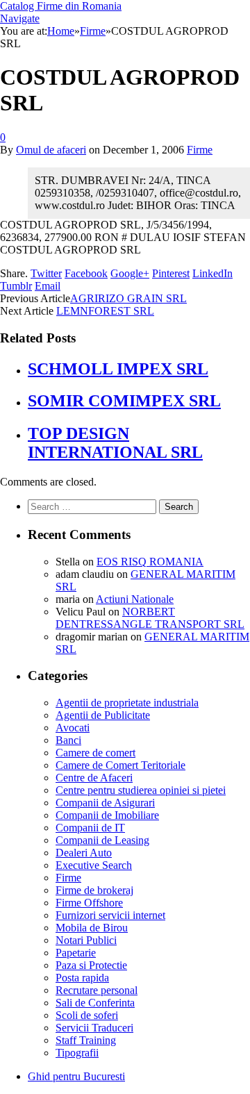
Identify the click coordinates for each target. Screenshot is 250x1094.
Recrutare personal (97, 990)
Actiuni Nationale (135, 599)
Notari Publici (86, 940)
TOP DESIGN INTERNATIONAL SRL (115, 442)
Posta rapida (82, 978)
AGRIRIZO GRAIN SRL (128, 298)
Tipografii (77, 1053)
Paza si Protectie (91, 965)
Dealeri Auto (84, 853)
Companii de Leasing (102, 840)
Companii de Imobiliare (107, 815)
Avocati (73, 728)
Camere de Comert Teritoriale (120, 765)
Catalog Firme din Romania (61, 6)
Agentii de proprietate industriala (127, 702)
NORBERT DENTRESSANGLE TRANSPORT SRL (150, 618)
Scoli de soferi (87, 1015)
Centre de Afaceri (94, 778)
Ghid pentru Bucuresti (76, 1076)
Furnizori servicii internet (110, 915)
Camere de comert (95, 753)
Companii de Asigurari (105, 803)
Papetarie (76, 953)
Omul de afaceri (51, 150)
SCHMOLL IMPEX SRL (118, 369)
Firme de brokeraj (94, 890)
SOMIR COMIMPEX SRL (124, 401)
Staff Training (86, 1040)
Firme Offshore (89, 903)
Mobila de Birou (92, 928)
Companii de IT (90, 828)
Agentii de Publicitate (103, 715)
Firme (199, 150)
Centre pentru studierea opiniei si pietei (141, 790)
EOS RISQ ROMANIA (150, 561)
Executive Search (94, 865)
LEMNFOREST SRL (105, 311)
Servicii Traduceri (94, 1028)
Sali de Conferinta (95, 1003)
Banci (68, 740)
